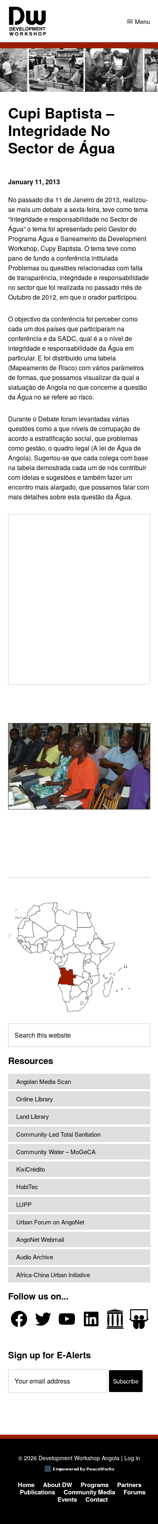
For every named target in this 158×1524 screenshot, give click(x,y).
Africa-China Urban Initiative (53, 1274)
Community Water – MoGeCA (56, 1151)
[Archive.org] (115, 1319)
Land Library (32, 1116)
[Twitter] (43, 1319)
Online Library (34, 1098)
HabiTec (27, 1186)
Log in (132, 1458)
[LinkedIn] (91, 1319)
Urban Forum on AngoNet (50, 1221)
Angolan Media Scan (43, 1081)
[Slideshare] (139, 1319)
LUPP (24, 1204)
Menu (142, 21)
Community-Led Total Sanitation (58, 1134)
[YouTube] (67, 1319)
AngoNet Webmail (40, 1239)
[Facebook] (19, 1319)
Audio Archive (34, 1256)
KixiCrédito (30, 1169)
